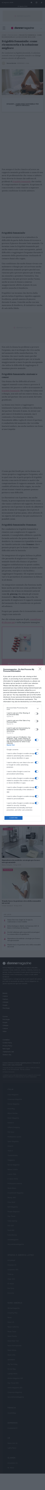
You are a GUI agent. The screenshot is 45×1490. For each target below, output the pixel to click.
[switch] (36, 714)
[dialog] (22, 745)
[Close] (41, 670)
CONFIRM (14, 818)
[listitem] (22, 708)
